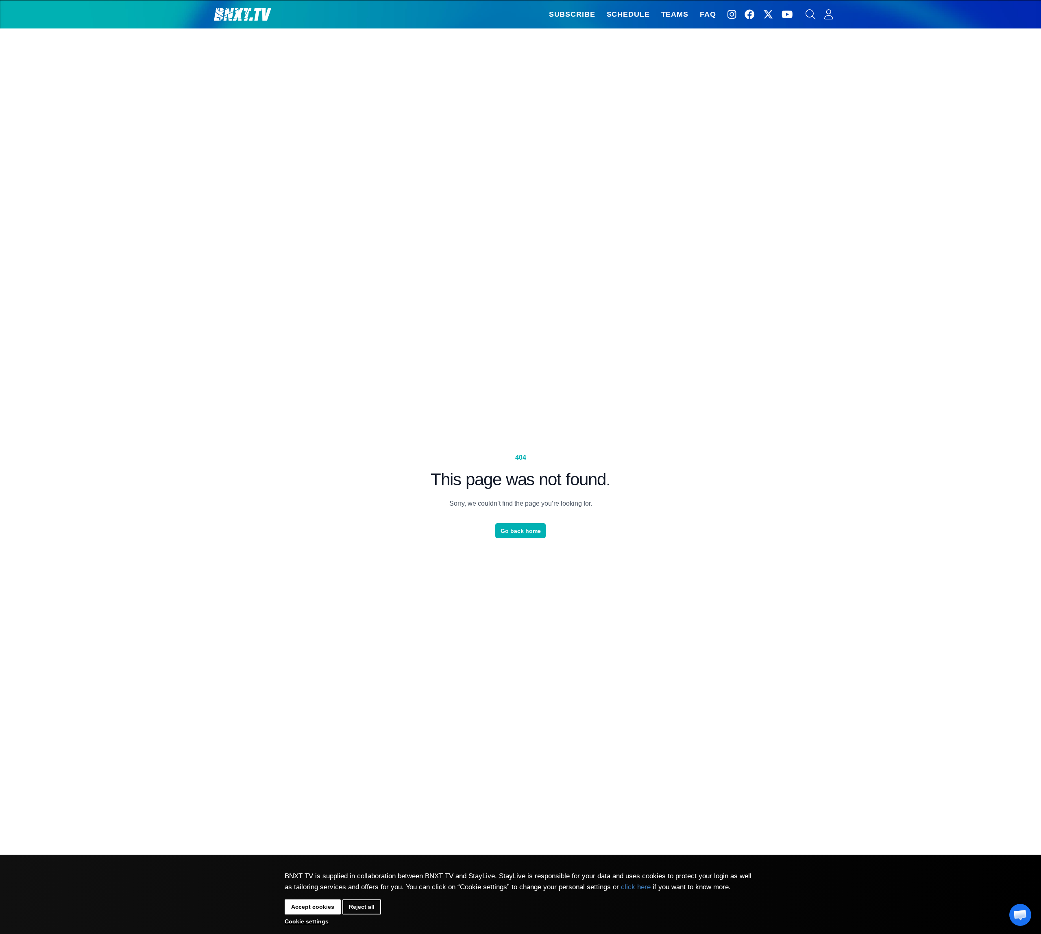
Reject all (362, 906)
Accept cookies (312, 906)
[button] (1020, 915)
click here (636, 887)
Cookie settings (307, 921)
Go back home (521, 531)
